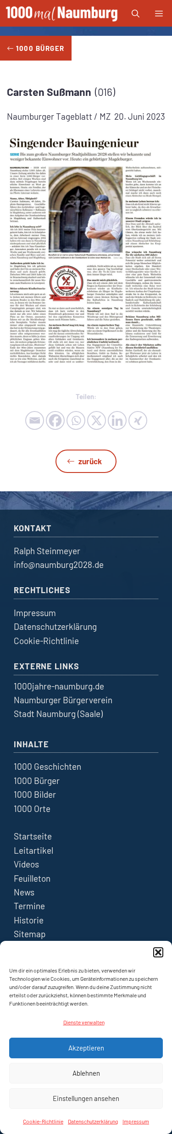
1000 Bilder (35, 794)
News (24, 892)
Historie (29, 920)
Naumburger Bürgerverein (63, 700)
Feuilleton (32, 878)
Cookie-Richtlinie (43, 1121)
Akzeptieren (86, 1048)
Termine (29, 906)
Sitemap (29, 933)
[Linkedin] (117, 420)
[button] (158, 952)
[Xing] (137, 420)
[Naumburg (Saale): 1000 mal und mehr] (63, 13)
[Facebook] (55, 420)
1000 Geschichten (47, 766)
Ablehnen (86, 1073)
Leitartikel (33, 850)
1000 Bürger (37, 780)
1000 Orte (32, 808)
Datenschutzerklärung (93, 1121)
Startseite (33, 836)
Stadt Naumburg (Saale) (58, 713)
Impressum (135, 1121)
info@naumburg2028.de (59, 564)
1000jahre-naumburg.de (59, 686)
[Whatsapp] (76, 420)
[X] (96, 420)
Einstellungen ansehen (86, 1098)
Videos (26, 864)
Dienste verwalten (84, 1022)
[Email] (34, 420)
